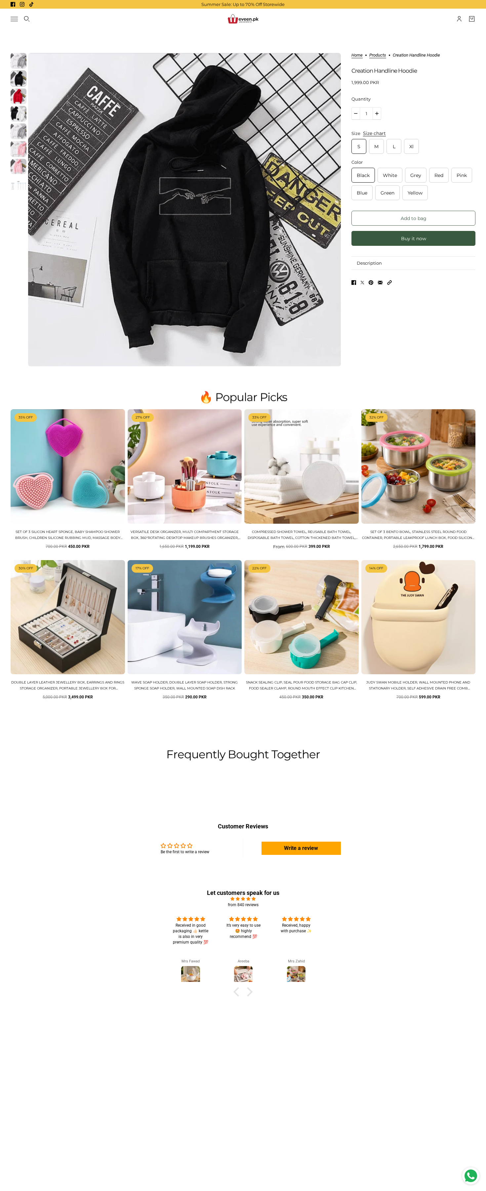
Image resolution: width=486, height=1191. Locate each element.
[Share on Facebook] (353, 282)
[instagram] (22, 4)
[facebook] (13, 4)
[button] (389, 282)
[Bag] (471, 18)
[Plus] (377, 113)
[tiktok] (31, 4)
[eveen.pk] (243, 19)
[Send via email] (380, 282)
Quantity (361, 99)
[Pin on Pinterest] (371, 282)
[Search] (26, 18)
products (377, 55)
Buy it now (413, 239)
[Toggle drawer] (14, 19)
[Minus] (355, 113)
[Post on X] (362, 283)
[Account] (459, 18)
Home (357, 55)
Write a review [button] (301, 848)
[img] (243, 899)
